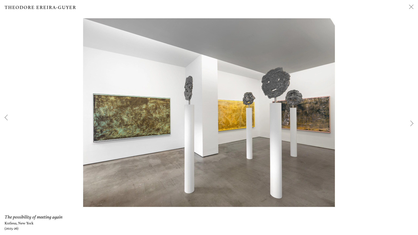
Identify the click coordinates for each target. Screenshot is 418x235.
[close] (411, 7)
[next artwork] (410, 123)
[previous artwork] (7, 117)
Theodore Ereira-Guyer (40, 7)
